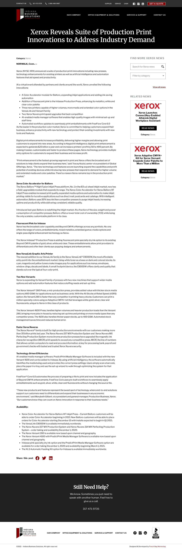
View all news (159, 87)
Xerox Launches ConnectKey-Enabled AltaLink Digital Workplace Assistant (148, 116)
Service (118, 3)
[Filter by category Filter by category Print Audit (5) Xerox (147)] (148, 76)
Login (126, 3)
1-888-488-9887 (54, 3)
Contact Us (21, 3)
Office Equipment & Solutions (104, 15)
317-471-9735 (37, 3)
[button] (37, 458)
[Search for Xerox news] (148, 67)
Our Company (74, 15)
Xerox (28, 58)
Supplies (108, 3)
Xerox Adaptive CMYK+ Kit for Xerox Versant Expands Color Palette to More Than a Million (148, 159)
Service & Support (136, 15)
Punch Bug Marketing (157, 546)
